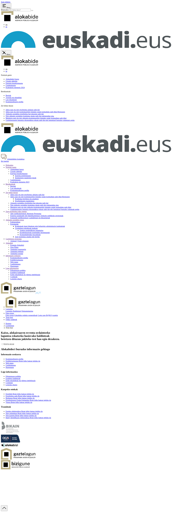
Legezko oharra (16, 279)
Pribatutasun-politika (18, 270)
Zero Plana (14, 247)
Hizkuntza (9, 165)
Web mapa (14, 262)
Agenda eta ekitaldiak (14, 98)
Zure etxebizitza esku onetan (16, 211)
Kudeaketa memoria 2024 (15, 88)
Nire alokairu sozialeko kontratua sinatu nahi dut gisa (30, 116)
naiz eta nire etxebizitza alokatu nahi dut (23, 110)
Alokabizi (9, 243)
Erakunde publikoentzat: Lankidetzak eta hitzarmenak (30, 218)
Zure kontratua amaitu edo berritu (27, 237)
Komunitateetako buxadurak (30, 235)
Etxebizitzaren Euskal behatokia (28, 400)
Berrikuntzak (10, 184)
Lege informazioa (12, 268)
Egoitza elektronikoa (24, 411)
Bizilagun (20, 398)
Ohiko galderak (11, 320)
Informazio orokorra (13, 256)
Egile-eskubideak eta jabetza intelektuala (25, 275)
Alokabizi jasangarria (18, 249)
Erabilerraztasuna (16, 260)
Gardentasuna (11, 85)
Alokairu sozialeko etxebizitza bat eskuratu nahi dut (29, 203)
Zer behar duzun (12, 193)
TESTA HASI (8, 344)
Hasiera (8, 324)
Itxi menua (5, 161)
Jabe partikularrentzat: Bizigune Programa (25, 214)
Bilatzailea (5, 10)
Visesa (19, 402)
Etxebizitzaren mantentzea (24, 201)
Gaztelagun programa (14, 239)
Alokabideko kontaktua (15, 159)
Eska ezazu (10, 313)
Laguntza (9, 309)
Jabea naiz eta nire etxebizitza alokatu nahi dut (27, 195)
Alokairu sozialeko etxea (15, 220)
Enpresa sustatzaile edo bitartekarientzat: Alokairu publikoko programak (36, 216)
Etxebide (20, 394)
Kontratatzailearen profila (19, 190)
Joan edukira (5, 2)
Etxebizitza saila (22, 396)
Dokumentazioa (27, 311)
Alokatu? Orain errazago (19, 241)
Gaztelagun (10, 326)
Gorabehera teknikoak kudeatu (26, 228)
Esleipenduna (15, 222)
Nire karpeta (21, 416)
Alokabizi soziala (16, 254)
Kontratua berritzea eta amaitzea (27, 199)
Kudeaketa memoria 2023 (19, 182)
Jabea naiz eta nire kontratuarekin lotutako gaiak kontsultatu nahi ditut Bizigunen (40, 197)
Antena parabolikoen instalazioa (31, 230)
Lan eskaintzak (11, 100)
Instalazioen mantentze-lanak (25, 178)
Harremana (14, 266)
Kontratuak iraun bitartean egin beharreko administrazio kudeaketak (40, 226)
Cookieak (13, 277)
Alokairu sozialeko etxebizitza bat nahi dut (25, 114)
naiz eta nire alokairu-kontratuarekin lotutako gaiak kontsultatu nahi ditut (36, 118)
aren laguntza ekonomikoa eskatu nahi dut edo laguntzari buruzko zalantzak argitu (40, 120)
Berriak (8, 95)
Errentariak (14, 224)
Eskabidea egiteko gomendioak (25, 315)
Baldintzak (17, 311)
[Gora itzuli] (4, 508)
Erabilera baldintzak (17, 273)
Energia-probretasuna (23, 176)
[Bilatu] (32, 10)
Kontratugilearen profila (14, 102)
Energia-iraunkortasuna (14, 83)
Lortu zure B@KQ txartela (48, 315)
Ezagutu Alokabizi (17, 245)
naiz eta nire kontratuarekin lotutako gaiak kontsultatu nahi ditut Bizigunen (35, 112)
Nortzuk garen (11, 167)
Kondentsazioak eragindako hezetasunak (35, 233)
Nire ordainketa (22, 413)
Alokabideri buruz (12, 79)
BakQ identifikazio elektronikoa (28, 418)
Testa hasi (9, 317)
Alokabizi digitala (16, 251)
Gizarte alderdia (11, 81)
